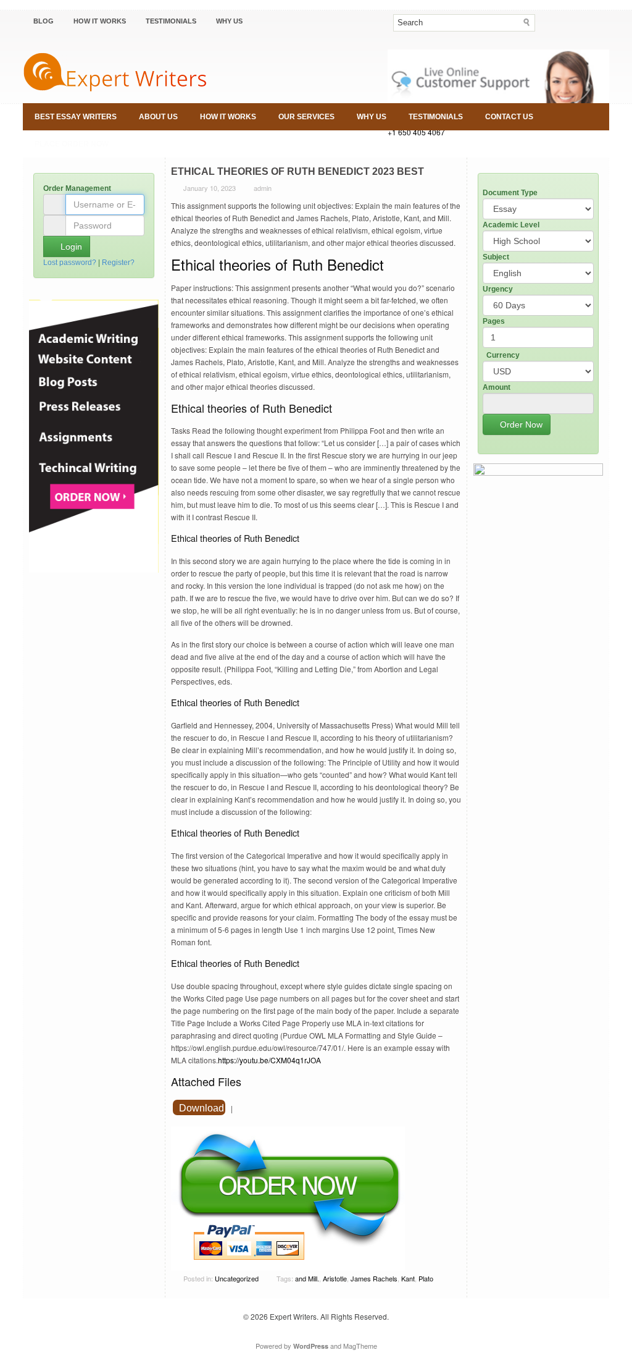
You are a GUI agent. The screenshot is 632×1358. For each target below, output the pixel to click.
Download (201, 1108)
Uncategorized (237, 1278)
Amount (496, 387)
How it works (99, 21)
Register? (118, 262)
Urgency (498, 289)
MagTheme (360, 1346)
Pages (494, 321)
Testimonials (171, 21)
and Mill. (307, 1278)
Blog (43, 21)
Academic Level (511, 225)
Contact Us (509, 116)
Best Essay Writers (76, 116)
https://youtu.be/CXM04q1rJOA (269, 1060)
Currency (503, 355)
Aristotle (335, 1278)
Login (70, 246)
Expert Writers (293, 1316)
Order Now (520, 424)
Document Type (510, 192)
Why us (229, 21)
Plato (425, 1278)
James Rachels (374, 1278)
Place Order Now (72, 144)
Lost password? (69, 262)
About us (158, 116)
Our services (306, 116)
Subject (496, 257)
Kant (408, 1278)
